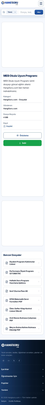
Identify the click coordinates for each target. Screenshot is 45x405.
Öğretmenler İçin (9, 376)
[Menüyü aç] (41, 3)
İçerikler (5, 369)
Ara (38, 12)
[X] (14, 360)
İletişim (3, 401)
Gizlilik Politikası (15, 401)
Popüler (4, 383)
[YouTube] (8, 360)
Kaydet (9, 126)
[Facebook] (19, 360)
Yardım (4, 390)
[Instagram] (3, 360)
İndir (24, 143)
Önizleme (24, 135)
